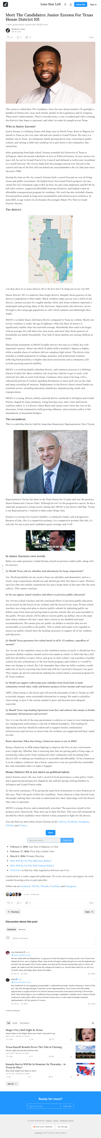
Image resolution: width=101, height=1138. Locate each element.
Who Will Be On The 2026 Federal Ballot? (32, 865)
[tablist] (16, 929)
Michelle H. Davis (18, 29)
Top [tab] (8, 1023)
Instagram (84, 822)
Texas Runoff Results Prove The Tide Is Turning (34, 1047)
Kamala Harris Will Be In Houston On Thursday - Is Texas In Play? (36, 1066)
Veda (13, 979)
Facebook (72, 822)
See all (11, 1084)
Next (87, 912)
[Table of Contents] (2, 569)
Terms (55, 1120)
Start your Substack (44, 1126)
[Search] (65, 4)
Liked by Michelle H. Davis (22, 955)
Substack (38, 1133)
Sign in (93, 4)
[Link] (2, 127)
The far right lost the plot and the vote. (22, 1050)
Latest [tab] (14, 1023)
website (62, 822)
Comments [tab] (11, 929)
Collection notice (66, 1120)
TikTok (9, 825)
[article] (50, 1035)
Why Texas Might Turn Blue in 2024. (21, 1071)
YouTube (55, 886)
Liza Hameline (17, 952)
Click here (15, 870)
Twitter (23, 825)
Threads (44, 886)
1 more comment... (13, 1010)
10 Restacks (35, 894)
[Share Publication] (70, 4)
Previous (15, 912)
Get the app (63, 1126)
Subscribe (80, 4)
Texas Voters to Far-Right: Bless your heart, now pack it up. (30, 1033)
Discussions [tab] (24, 1023)
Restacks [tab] (21, 929)
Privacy (49, 1120)
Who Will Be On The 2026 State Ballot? (30, 861)
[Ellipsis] (94, 952)
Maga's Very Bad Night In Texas (24, 1030)
